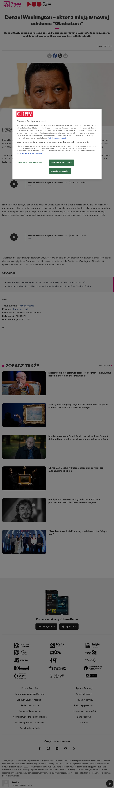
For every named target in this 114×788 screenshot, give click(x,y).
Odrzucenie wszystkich (61, 162)
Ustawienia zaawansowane (29, 162)
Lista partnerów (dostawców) (30, 153)
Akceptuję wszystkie (60, 171)
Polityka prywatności (57, 138)
